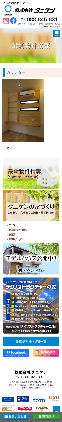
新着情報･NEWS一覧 (31, 341)
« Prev (9, 148)
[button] (23, 110)
